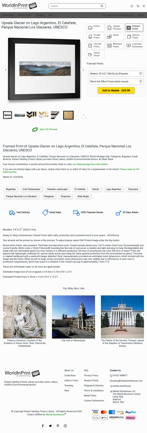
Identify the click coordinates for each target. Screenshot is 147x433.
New (50, 15)
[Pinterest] (58, 427)
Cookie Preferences (94, 400)
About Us (69, 370)
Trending (40, 15)
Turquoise (65, 196)
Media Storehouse (55, 414)
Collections (8, 15)
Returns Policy (91, 380)
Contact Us (115, 370)
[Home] (19, 9)
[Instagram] (65, 427)
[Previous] (5, 70)
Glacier (95, 189)
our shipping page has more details (90, 164)
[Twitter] (50, 427)
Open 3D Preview (48, 129)
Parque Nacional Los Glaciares (21, 196)
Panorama (133, 189)
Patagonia (49, 196)
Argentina (11, 189)
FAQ (86, 370)
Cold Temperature (31, 189)
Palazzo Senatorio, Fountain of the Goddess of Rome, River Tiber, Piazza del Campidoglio (25, 343)
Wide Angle (83, 196)
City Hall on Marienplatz (73, 340)
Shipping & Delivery (94, 385)
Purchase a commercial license (118, 15)
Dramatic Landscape (57, 189)
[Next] (83, 70)
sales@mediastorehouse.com (128, 380)
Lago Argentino (113, 189)
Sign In (141, 15)
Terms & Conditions (94, 390)
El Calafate (80, 189)
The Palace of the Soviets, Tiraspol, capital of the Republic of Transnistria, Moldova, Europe (122, 343)
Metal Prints (90, 395)
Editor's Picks (25, 15)
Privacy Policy (91, 375)
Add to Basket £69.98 (116, 90)
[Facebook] (43, 427)
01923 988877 (120, 375)
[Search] (102, 6)
